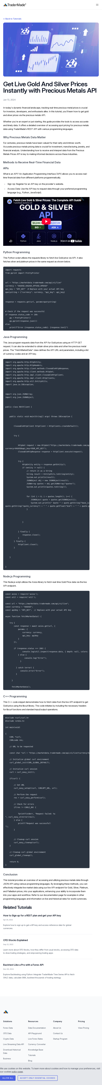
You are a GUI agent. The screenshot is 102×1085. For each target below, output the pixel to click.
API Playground (35, 1033)
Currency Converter (37, 1044)
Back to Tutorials (12, 19)
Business (7, 1058)
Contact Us (58, 1033)
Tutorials (32, 1055)
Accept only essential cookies (37, 1078)
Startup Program (60, 1039)
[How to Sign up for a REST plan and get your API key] (47, 922)
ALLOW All (7, 1078)
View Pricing (83, 1028)
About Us (57, 1028)
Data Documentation (37, 1028)
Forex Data (8, 1028)
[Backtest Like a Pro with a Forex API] (47, 971)
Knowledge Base (35, 1050)
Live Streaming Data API (13, 1044)
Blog (30, 1061)
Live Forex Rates (35, 1039)
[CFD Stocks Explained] (47, 946)
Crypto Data (8, 1039)
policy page (17, 1071)
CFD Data (7, 1033)
